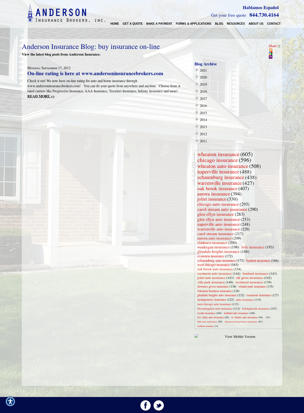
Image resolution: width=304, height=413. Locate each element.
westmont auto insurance (214, 273)
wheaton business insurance (214, 291)
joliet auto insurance (211, 277)
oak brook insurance (217, 188)
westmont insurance (249, 282)
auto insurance (245, 300)
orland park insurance (252, 286)
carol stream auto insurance (222, 209)
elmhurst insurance (212, 242)
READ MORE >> (41, 96)
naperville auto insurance (218, 224)
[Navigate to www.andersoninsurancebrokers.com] (265, 317)
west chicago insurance (213, 264)
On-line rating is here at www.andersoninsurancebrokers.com (95, 73)
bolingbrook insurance (256, 308)
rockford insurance (205, 326)
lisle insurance (252, 247)
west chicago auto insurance (214, 304)
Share (273, 45)
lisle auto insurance (207, 321)
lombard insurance (255, 273)
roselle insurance (206, 313)
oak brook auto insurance (215, 269)
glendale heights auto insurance (217, 295)
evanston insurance (210, 256)
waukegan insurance (213, 247)
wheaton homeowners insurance (241, 321)
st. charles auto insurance (244, 317)
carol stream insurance (215, 233)
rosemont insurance (259, 295)
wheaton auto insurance (222, 165)
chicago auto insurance (218, 204)
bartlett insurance (258, 260)
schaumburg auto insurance (216, 260)
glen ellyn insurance (215, 214)
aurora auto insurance (214, 238)
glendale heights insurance (218, 251)
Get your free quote (228, 15)
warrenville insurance (219, 182)
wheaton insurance (218, 154)
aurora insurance (213, 193)
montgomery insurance (211, 299)
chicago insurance (217, 159)
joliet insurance (211, 199)
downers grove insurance (213, 286)
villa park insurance (211, 282)
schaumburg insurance (220, 177)
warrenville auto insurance (218, 229)
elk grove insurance (249, 277)
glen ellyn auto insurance (218, 219)
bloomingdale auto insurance (215, 308)
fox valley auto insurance (210, 317)
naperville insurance (218, 171)
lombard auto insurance (236, 313)
